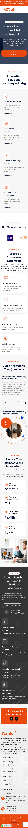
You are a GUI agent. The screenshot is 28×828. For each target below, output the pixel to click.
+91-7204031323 (17, 613)
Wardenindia (14, 822)
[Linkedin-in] (16, 719)
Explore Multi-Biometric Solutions (13, 53)
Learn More (8, 113)
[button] (4, 39)
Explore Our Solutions (11, 605)
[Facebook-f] (11, 719)
